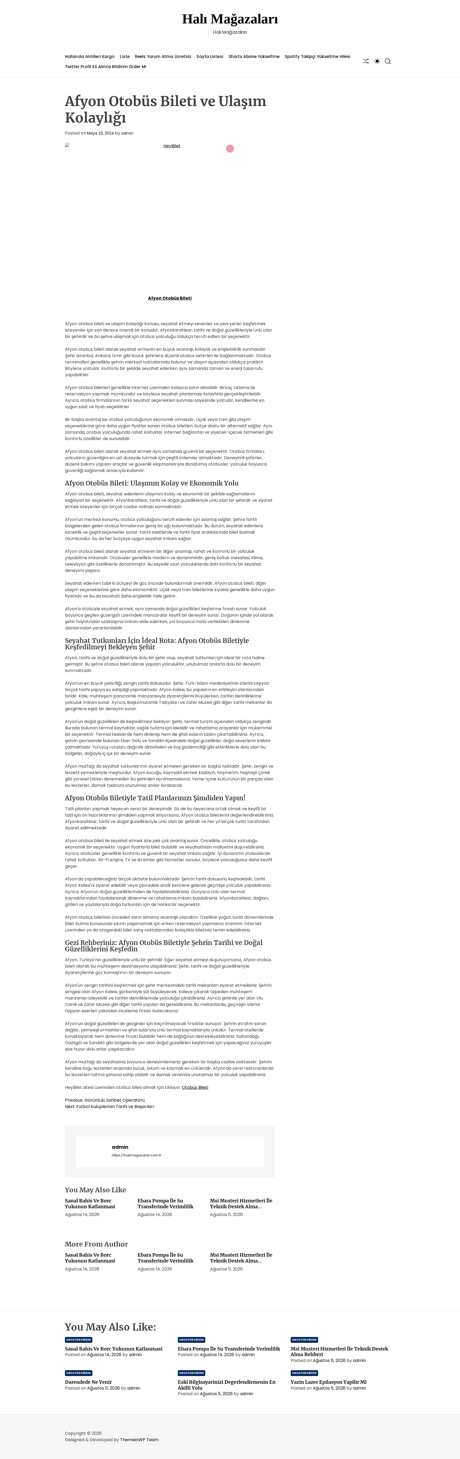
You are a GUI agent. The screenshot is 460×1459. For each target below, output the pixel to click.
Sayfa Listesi (209, 56)
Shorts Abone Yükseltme (254, 56)
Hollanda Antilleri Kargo (89, 56)
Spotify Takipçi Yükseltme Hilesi (317, 56)
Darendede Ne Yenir (88, 1382)
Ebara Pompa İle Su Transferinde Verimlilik (165, 1204)
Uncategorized (78, 1340)
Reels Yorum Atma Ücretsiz (163, 56)
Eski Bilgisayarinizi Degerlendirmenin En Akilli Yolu (227, 1385)
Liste (125, 56)
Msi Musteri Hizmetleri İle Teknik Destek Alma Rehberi (241, 1206)
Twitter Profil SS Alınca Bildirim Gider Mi (105, 66)
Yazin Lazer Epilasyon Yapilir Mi (329, 1382)
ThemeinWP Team (139, 1440)
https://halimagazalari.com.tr (136, 1155)
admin (127, 133)
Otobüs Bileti (195, 1087)
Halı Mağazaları (230, 18)
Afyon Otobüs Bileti (170, 298)
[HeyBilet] (170, 212)
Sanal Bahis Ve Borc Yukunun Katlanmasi (90, 1204)
